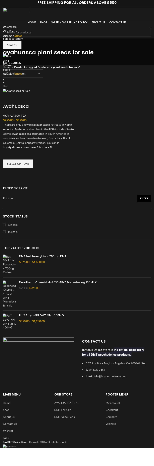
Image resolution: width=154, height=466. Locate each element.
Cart (6, 437)
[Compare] (8, 98)
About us (9, 416)
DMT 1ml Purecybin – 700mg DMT (42, 256)
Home (7, 67)
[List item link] (115, 372)
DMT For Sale (62, 409)
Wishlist (8, 430)
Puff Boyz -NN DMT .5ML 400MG (41, 315)
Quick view (8, 173)
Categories (12, 62)
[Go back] (8, 43)
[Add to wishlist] (8, 154)
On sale (12, 224)
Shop (6, 409)
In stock (12, 231)
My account (113, 403)
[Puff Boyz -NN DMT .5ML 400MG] (9, 321)
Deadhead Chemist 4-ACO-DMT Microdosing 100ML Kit (58, 282)
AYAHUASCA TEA (14, 115)
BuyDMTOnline (92, 349)
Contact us (10, 423)
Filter (144, 198)
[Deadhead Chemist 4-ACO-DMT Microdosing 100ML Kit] (9, 294)
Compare (111, 416)
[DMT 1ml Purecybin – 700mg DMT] (9, 264)
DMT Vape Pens (64, 416)
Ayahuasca (16, 106)
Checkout (112, 409)
